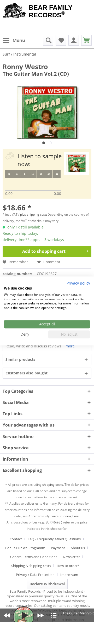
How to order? (68, 565)
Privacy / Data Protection (35, 574)
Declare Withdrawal (47, 583)
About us (78, 547)
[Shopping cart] (86, 40)
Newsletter (71, 556)
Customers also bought (26, 372)
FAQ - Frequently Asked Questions (54, 539)
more (69, 345)
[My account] (73, 40)
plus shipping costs (34, 214)
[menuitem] (14, 40)
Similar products (20, 359)
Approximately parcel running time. (54, 516)
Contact (16, 539)
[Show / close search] (48, 40)
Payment (58, 547)
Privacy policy (78, 283)
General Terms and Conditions (33, 556)
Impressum (69, 574)
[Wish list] (61, 40)
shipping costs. (53, 484)
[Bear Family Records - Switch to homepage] (14, 11)
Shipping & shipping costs (31, 565)
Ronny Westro (25, 66)
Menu (19, 40)
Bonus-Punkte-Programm (25, 547)
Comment (51, 261)
